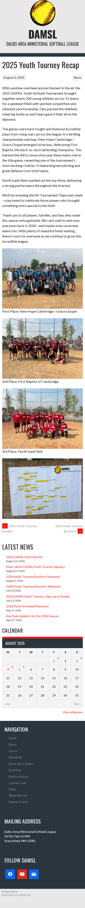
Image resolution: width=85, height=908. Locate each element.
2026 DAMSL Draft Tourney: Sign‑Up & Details (38, 596)
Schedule (14, 770)
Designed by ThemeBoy (16, 895)
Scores (13, 751)
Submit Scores (18, 802)
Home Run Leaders (21, 764)
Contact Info (17, 783)
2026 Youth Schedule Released (27, 606)
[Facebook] (10, 874)
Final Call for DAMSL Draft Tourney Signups (35, 567)
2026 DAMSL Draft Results (24, 557)
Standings (15, 757)
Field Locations (18, 776)
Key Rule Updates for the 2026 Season (32, 616)
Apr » (77, 704)
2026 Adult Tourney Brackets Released (33, 576)
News (78, 77)
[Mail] (34, 874)
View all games (73, 712)
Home (12, 738)
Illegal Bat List (18, 795)
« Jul (7, 704)
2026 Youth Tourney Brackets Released (33, 586)
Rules (12, 789)
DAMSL (42, 34)
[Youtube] (22, 874)
